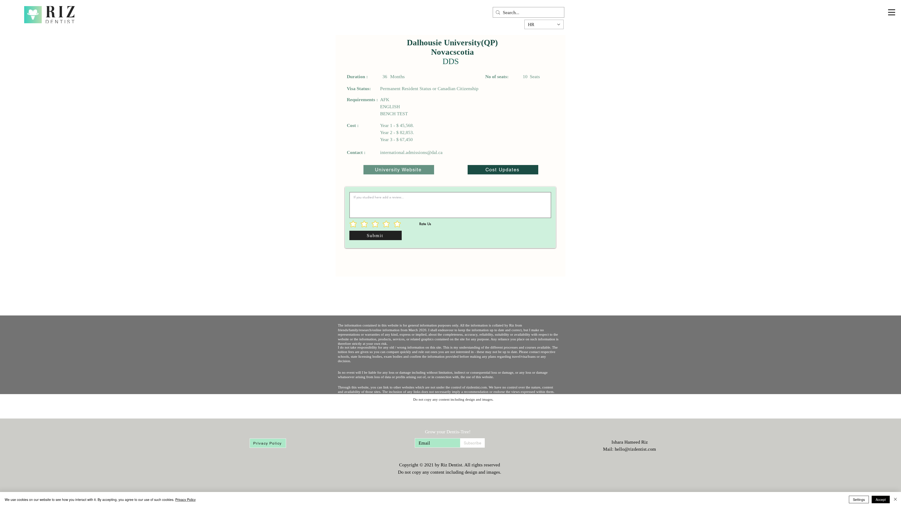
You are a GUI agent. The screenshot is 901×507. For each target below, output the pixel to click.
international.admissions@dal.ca (411, 152)
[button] (891, 12)
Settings (859, 499)
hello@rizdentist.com (635, 449)
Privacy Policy (185, 499)
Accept (881, 499)
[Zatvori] (895, 499)
